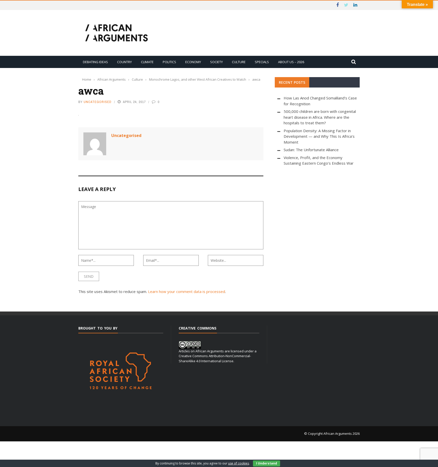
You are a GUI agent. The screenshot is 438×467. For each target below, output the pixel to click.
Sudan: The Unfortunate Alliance (311, 149)
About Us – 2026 (291, 62)
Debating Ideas (95, 62)
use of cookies (238, 463)
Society (216, 62)
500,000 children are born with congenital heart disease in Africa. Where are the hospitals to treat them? (320, 117)
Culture (239, 62)
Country (124, 62)
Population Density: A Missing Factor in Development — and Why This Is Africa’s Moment (319, 136)
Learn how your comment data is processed (186, 291)
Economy (193, 62)
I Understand (266, 463)
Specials (262, 62)
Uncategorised (98, 102)
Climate (147, 62)
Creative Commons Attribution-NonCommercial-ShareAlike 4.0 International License (215, 358)
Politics (169, 62)
